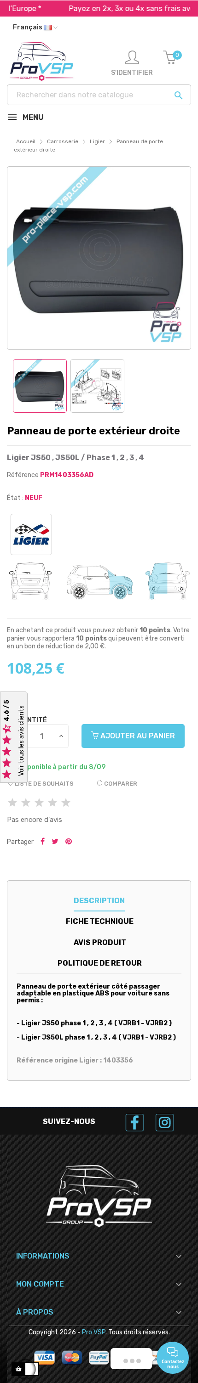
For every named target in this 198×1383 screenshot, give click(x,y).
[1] (12, 803)
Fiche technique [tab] (100, 921)
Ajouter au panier (137, 735)
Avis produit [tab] (100, 942)
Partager (43, 842)
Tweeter (55, 842)
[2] (25, 803)
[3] (39, 803)
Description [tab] (99, 900)
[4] (52, 803)
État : (15, 498)
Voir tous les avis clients (21, 741)
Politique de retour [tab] (100, 963)
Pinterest (68, 842)
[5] (65, 803)
